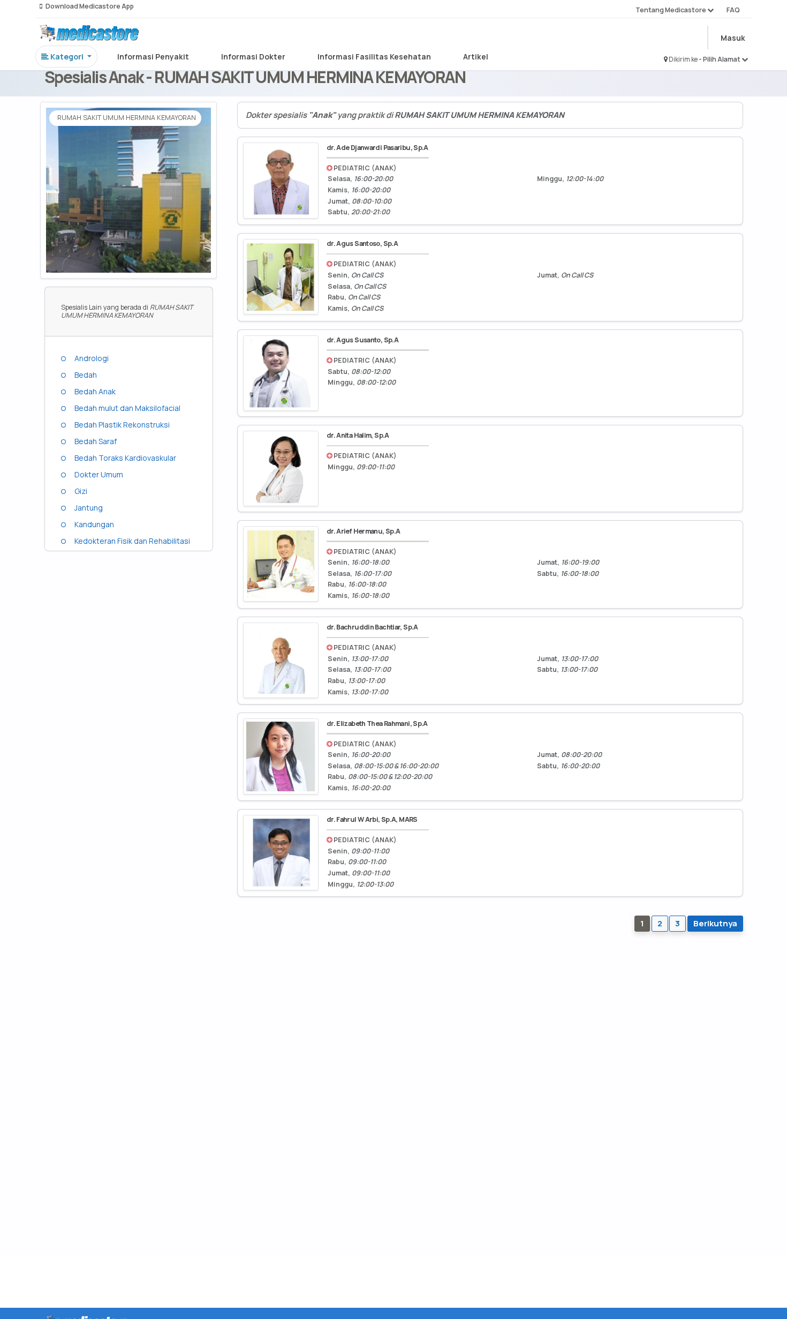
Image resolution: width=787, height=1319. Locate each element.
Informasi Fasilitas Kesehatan (374, 56)
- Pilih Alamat (720, 59)
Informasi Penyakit (153, 56)
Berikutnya (715, 923)
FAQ (733, 9)
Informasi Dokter (253, 56)
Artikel (475, 56)
